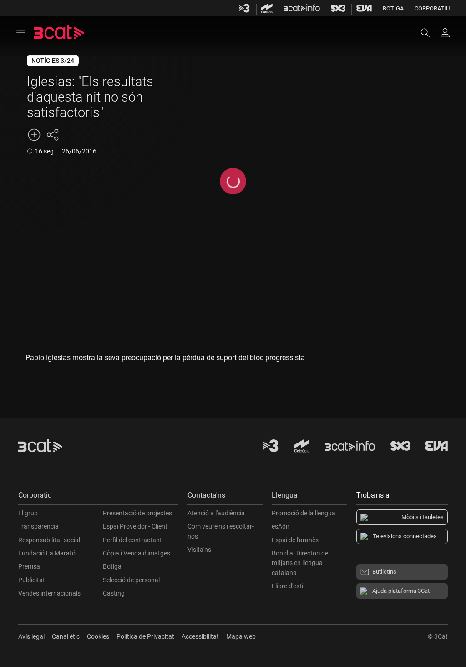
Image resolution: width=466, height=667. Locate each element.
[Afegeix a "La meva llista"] (34, 134)
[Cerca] (430, 32)
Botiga (393, 8)
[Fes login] (445, 32)
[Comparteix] (52, 134)
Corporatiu (432, 8)
